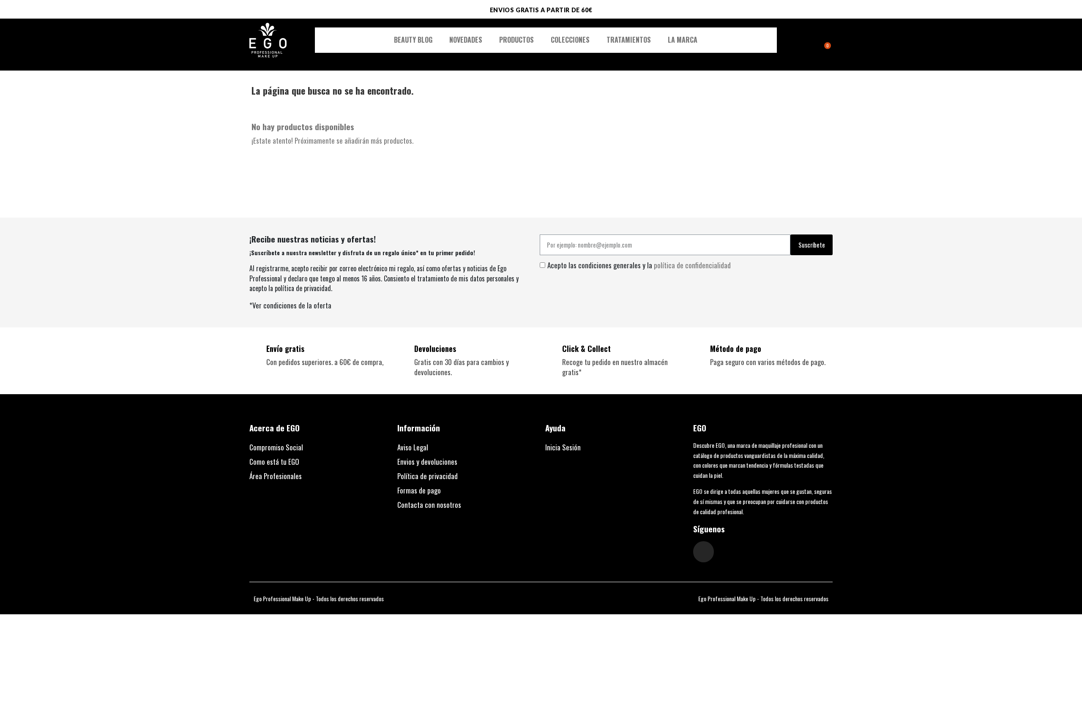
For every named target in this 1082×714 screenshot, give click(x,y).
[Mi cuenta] (813, 41)
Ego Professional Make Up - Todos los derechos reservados (319, 598)
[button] (803, 40)
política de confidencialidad (692, 265)
